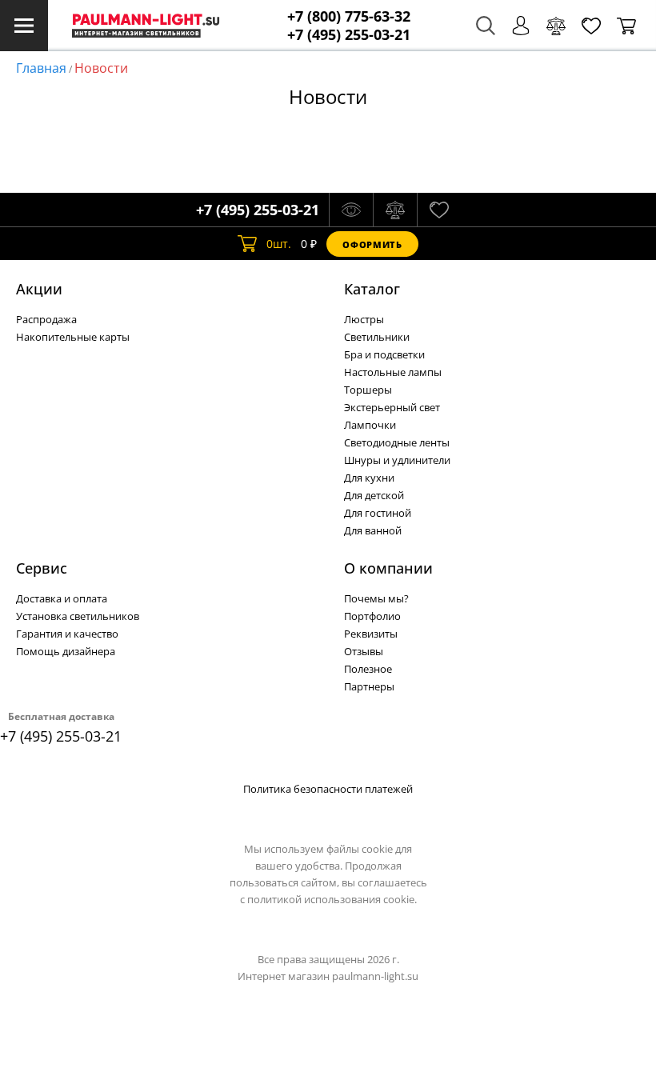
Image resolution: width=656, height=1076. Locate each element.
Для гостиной (377, 513)
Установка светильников (77, 616)
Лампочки (370, 425)
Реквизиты (371, 633)
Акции (39, 288)
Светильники (377, 337)
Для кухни (369, 477)
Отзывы (363, 651)
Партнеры (369, 686)
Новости (101, 68)
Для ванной (373, 530)
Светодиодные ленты (397, 442)
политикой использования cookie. (332, 899)
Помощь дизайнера (65, 651)
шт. (278, 243)
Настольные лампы (393, 372)
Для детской (374, 495)
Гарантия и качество (67, 633)
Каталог (372, 288)
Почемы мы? (376, 598)
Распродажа (46, 319)
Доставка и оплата (61, 598)
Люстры (364, 319)
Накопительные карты (73, 337)
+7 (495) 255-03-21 (348, 35)
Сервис (41, 568)
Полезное (368, 669)
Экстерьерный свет (392, 407)
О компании (388, 568)
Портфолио (372, 616)
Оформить (372, 244)
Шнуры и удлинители (397, 460)
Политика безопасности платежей (328, 789)
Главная (41, 68)
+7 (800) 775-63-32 (348, 16)
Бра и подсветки (384, 354)
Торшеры (368, 389)
